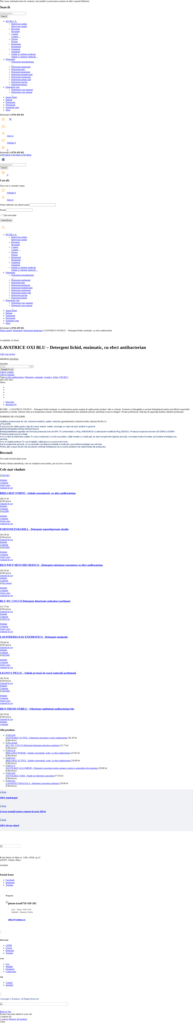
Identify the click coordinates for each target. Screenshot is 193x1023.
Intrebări (9, 985)
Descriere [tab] (10, 402)
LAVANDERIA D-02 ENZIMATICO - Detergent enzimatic (34, 636)
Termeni (9, 953)
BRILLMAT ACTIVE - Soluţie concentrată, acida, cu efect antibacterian (38, 760)
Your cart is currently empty (12, 186)
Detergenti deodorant (33, 330)
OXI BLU (63, 377)
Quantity (4, 364)
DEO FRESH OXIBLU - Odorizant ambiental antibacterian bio (37, 708)
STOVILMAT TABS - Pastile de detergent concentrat (30, 776)
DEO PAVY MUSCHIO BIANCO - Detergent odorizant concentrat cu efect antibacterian (51, 565)
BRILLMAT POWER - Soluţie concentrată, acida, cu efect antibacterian (38, 753)
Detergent (29, 377)
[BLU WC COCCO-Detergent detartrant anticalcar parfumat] (11, 743)
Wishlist (11, 143)
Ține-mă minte (9, 215)
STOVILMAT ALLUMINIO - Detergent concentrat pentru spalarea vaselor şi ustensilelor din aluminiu (52, 768)
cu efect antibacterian (14, 377)
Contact (9, 982)
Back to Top (5, 1011)
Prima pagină (6, 330)
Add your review (7, 354)
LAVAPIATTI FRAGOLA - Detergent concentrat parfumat (32, 783)
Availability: (5, 340)
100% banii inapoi (9, 798)
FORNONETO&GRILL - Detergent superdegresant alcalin (34, 529)
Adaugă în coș (7, 369)
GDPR (9, 945)
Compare (4, 1019)
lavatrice (48, 377)
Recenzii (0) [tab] (11, 404)
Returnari (10, 950)
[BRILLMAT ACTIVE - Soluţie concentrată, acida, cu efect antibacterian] (10, 758)
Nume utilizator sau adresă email (14, 205)
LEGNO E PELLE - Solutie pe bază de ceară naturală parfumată (38, 672)
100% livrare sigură (9, 825)
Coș (7, 964)
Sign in (9, 136)
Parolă (3, 210)
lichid (55, 377)
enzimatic (39, 377)
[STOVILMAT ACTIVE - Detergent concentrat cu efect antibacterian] (10, 735)
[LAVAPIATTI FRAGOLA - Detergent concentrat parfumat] (10, 781)
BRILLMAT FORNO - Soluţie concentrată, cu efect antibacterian (38, 493)
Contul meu (11, 971)
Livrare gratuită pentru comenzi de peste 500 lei (23, 811)
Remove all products (18, 1019)
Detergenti (17, 330)
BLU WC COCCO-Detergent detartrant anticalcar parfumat (35, 601)
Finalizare (10, 969)
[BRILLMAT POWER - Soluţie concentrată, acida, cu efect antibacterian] (10, 750)
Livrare (9, 948)
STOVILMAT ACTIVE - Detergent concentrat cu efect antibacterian (37, 738)
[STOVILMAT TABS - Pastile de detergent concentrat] (10, 773)
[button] (6, 488)
